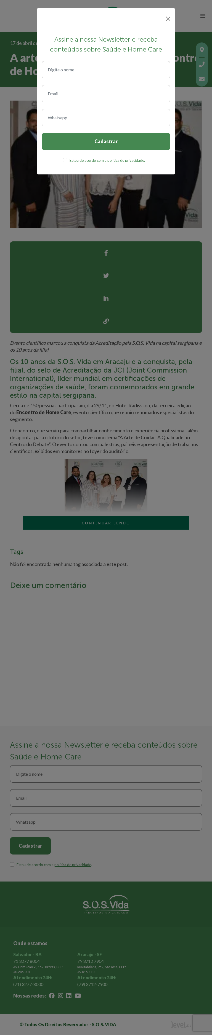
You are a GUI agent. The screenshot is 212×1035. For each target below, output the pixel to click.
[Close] (168, 18)
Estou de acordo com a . (107, 160)
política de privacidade (125, 160)
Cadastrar (106, 141)
